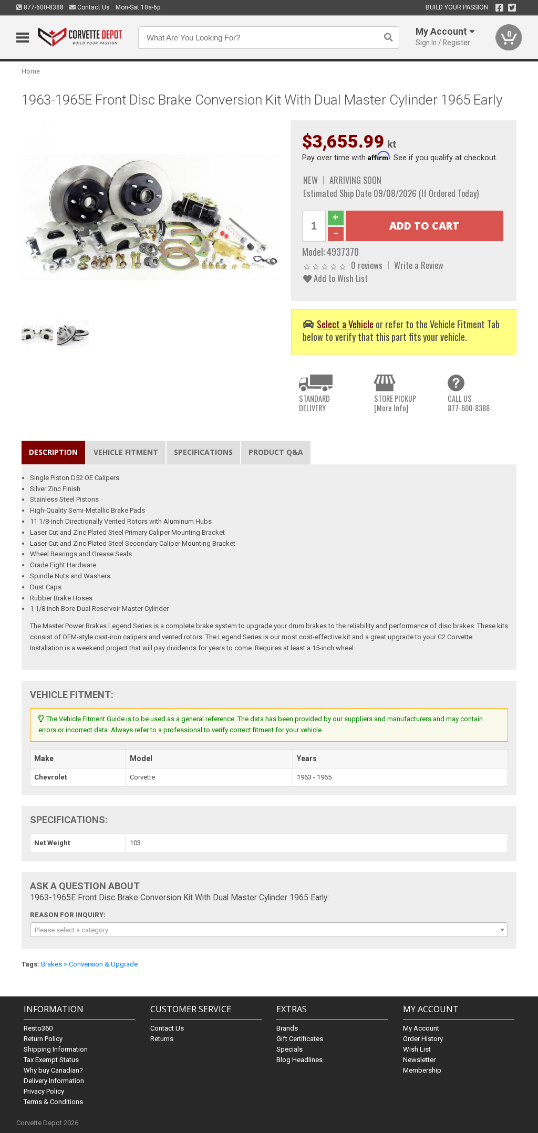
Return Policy (43, 1039)
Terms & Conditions (53, 1102)
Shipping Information (56, 1049)
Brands (287, 1028)
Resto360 (38, 1028)
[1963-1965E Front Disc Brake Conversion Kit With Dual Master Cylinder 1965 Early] (151, 217)
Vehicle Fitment (126, 452)
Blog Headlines (299, 1060)
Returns (161, 1039)
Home (31, 71)
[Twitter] (512, 8)
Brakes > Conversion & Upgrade (89, 964)
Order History (423, 1039)
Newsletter (419, 1060)
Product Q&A (276, 452)
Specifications (203, 452)
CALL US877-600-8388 (469, 403)
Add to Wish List (340, 278)
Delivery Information (54, 1081)
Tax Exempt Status (51, 1060)
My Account (421, 1028)
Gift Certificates (299, 1039)
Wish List (417, 1049)
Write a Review (418, 265)
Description (53, 452)
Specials (289, 1049)
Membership (422, 1070)
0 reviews (366, 265)
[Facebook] (499, 8)
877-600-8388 (43, 7)
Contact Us (93, 7)
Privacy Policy (44, 1091)
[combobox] (269, 929)
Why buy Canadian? (53, 1070)
